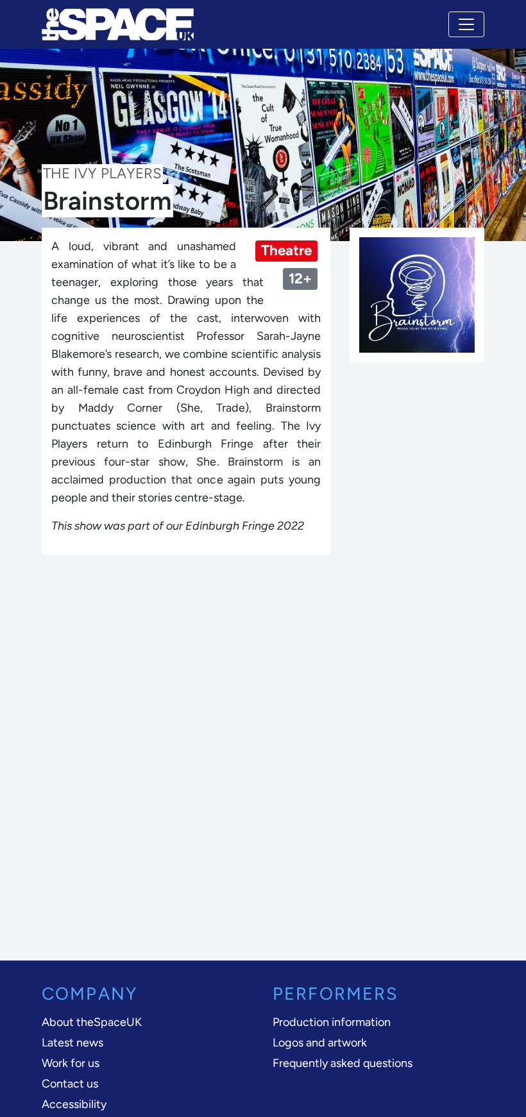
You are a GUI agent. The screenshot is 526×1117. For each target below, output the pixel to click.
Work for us (70, 1063)
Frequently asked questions (342, 1063)
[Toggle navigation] (466, 24)
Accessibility (74, 1104)
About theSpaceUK (92, 1022)
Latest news (72, 1043)
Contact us (70, 1084)
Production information (332, 1022)
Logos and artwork (320, 1043)
